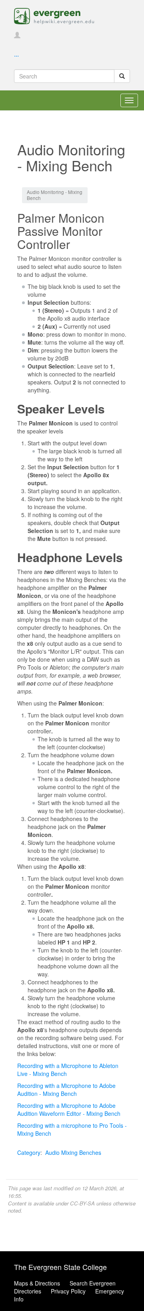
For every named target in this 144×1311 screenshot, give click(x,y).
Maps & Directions (37, 1283)
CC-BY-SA (82, 1203)
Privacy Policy (68, 1291)
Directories (27, 1291)
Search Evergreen (93, 1283)
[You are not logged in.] (17, 35)
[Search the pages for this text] (122, 76)
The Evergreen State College (60, 1267)
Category (28, 1152)
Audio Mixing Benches (73, 1152)
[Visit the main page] (54, 15)
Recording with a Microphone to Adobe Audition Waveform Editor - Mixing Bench (68, 1109)
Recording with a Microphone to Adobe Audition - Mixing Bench (66, 1089)
